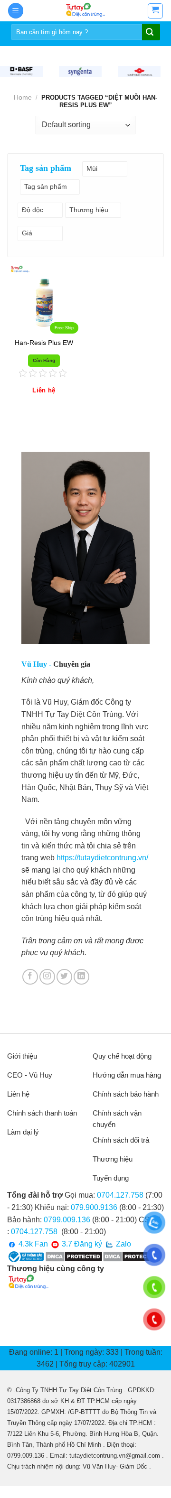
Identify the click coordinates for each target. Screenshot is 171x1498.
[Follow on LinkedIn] (81, 977)
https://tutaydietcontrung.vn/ (102, 858)
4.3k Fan (32, 1244)
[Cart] (155, 11)
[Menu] (15, 11)
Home (23, 97)
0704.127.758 (120, 1195)
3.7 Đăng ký (81, 1244)
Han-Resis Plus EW (44, 342)
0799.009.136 (67, 1220)
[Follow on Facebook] (30, 977)
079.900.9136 (94, 1207)
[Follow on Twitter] (64, 977)
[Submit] (150, 33)
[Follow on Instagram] (47, 977)
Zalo (122, 1244)
